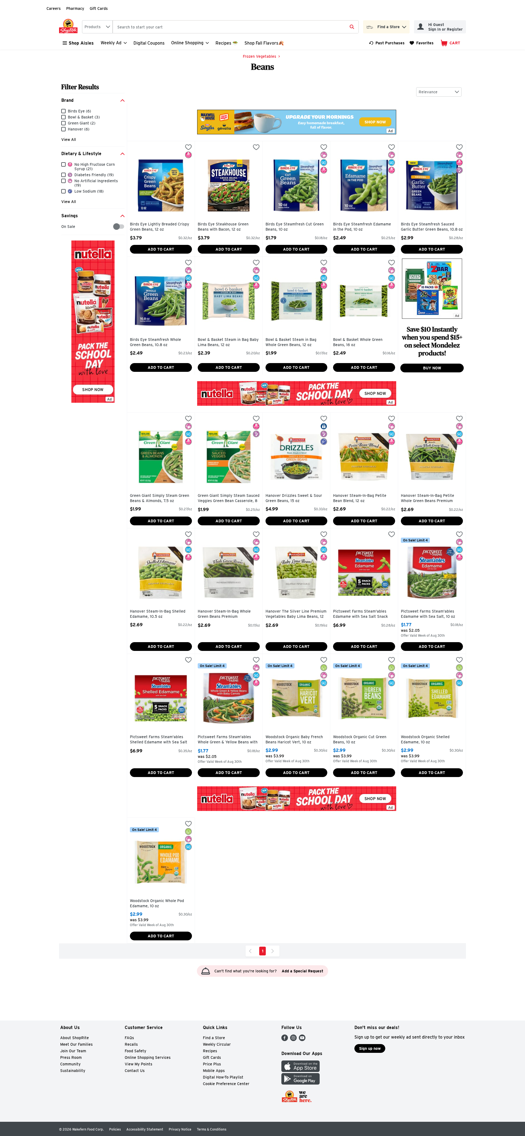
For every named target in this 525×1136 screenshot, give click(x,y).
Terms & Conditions (211, 1129)
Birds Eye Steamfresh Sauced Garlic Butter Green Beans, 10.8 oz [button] (432, 227)
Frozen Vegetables (259, 56)
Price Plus (212, 1064)
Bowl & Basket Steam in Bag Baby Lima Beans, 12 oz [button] (228, 342)
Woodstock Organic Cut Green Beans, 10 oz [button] (359, 740)
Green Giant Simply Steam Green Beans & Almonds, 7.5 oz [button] (159, 498)
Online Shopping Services (148, 1057)
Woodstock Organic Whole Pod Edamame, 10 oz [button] (157, 904)
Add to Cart (161, 249)
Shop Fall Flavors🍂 (264, 43)
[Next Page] (273, 951)
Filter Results (80, 87)
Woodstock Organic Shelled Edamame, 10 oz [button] (425, 740)
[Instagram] (293, 1039)
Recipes (210, 1051)
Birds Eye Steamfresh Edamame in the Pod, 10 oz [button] (362, 227)
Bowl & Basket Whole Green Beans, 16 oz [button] (358, 342)
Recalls (131, 1044)
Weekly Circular (217, 1044)
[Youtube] (302, 1039)
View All (68, 139)
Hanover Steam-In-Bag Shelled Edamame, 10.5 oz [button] (157, 614)
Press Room (71, 1057)
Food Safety (135, 1051)
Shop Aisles (81, 43)
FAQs (129, 1038)
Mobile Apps (214, 1070)
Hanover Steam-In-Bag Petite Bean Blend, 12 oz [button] (359, 498)
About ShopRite (74, 1038)
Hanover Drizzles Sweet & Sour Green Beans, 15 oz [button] (294, 498)
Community (70, 1064)
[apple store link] (300, 1070)
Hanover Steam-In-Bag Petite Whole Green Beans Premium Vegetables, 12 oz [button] (427, 498)
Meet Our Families (76, 1044)
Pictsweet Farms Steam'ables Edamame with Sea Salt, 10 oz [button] (428, 614)
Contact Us (135, 1070)
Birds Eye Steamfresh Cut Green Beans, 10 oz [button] (295, 227)
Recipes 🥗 (226, 43)
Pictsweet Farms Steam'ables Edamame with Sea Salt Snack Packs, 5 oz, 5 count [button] (360, 614)
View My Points (138, 1064)
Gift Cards (99, 8)
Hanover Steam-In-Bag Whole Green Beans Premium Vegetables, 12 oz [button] (224, 614)
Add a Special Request (302, 971)
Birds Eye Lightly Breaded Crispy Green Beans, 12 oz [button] (159, 227)
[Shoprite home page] (69, 27)
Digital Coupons (149, 43)
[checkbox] (64, 226)
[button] (404, 25)
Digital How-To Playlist (223, 1077)
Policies (115, 1129)
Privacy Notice (180, 1129)
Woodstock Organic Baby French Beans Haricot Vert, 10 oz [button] (294, 740)
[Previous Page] (251, 951)
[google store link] (300, 1083)
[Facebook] (284, 1039)
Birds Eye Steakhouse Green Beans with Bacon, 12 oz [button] (223, 227)
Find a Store (214, 1038)
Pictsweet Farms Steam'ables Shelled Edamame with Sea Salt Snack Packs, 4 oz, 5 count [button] (158, 740)
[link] (386, 43)
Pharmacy (75, 8)
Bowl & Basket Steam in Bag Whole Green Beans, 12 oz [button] (291, 342)
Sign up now (370, 1048)
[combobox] (97, 26)
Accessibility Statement (144, 1129)
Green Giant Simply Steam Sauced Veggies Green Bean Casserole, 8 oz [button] (228, 498)
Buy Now (432, 368)
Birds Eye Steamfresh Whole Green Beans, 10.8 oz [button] (155, 342)
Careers (53, 8)
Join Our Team (73, 1051)
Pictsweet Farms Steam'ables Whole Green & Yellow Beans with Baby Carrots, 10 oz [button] (228, 740)
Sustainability (72, 1070)
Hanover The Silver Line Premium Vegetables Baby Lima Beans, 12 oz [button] (296, 614)
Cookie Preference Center (226, 1084)
